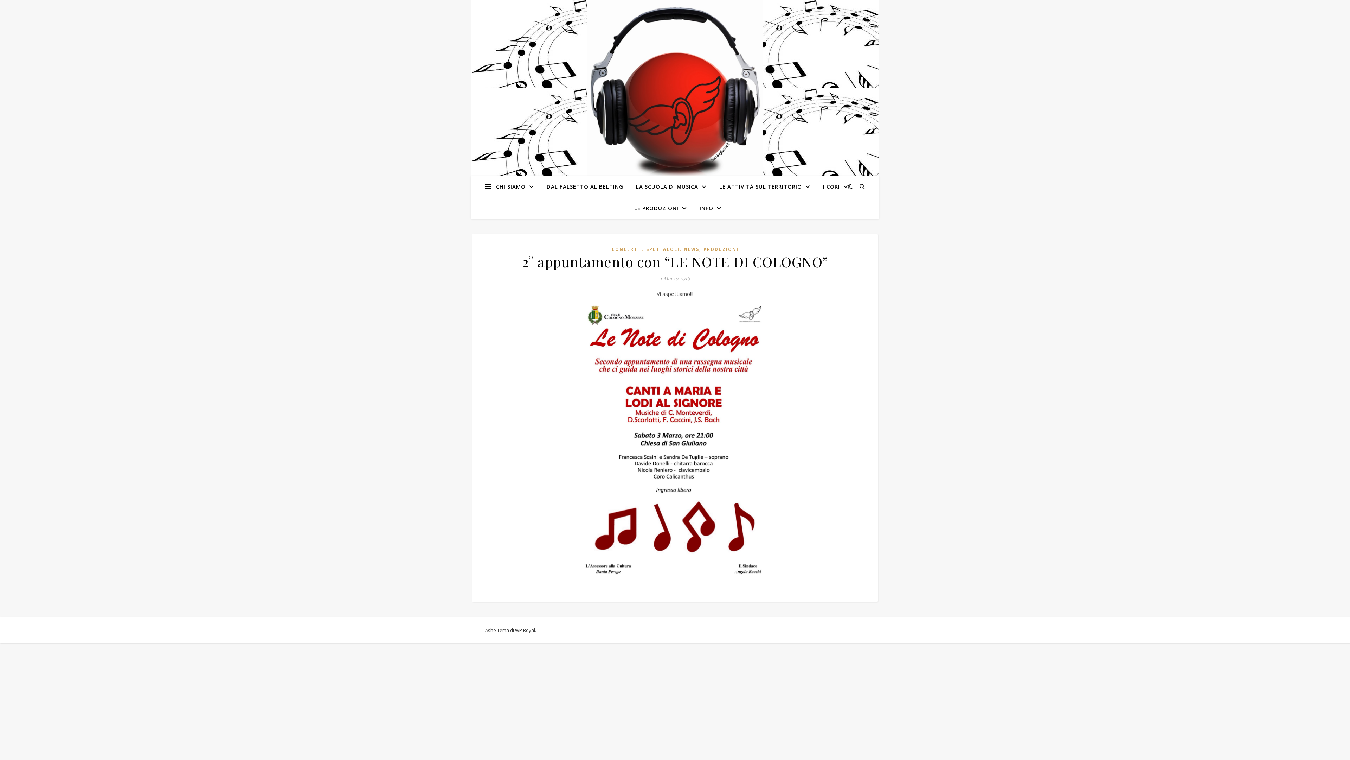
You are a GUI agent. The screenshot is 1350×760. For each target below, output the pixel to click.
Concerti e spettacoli (646, 249)
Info (706, 207)
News (691, 249)
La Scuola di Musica (667, 186)
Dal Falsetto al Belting (585, 186)
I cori (831, 186)
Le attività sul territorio (760, 186)
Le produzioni (656, 207)
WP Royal (525, 630)
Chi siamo (511, 186)
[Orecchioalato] (675, 89)
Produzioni (721, 249)
